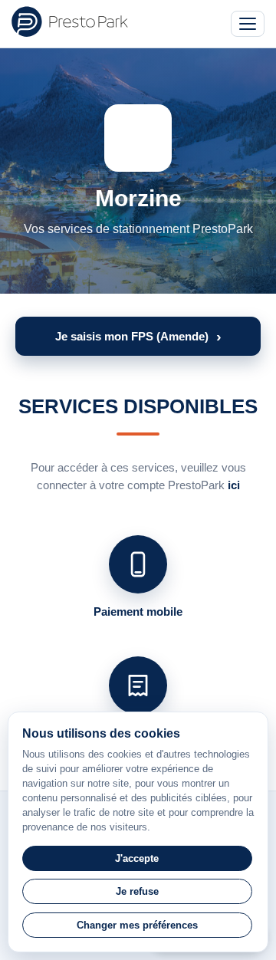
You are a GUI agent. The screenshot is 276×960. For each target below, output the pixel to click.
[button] (138, 336)
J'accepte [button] (137, 858)
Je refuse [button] (137, 891)
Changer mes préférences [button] (137, 925)
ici (234, 485)
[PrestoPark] (70, 21)
